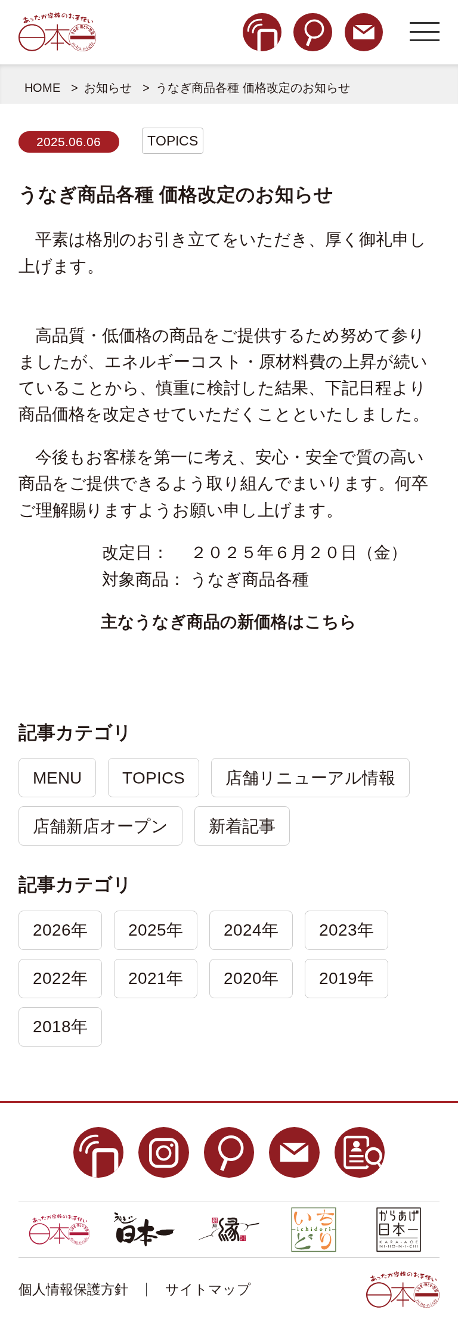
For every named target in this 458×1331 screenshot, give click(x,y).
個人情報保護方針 (73, 1289)
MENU (57, 778)
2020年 (251, 978)
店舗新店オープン (100, 826)
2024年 (251, 930)
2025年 (155, 930)
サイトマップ (208, 1289)
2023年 (346, 930)
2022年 (60, 978)
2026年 (60, 930)
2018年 (60, 1026)
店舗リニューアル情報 (310, 778)
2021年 (155, 978)
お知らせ (108, 87)
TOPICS (172, 140)
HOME (42, 87)
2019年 (346, 978)
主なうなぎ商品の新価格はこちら (229, 621)
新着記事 (242, 826)
